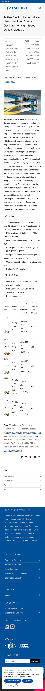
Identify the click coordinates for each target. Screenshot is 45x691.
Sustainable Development (16, 573)
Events (6, 485)
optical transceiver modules (15, 440)
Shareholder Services (14, 613)
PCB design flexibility (20, 443)
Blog (6, 490)
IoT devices (17, 432)
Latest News (30, 78)
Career (8, 595)
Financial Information (14, 608)
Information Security (13, 578)
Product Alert (9, 81)
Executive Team (11, 569)
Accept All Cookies (13, 681)
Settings (9, 685)
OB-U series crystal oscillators (24, 436)
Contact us (16, 541)
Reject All (27, 681)
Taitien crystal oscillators (23, 447)
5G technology (15, 425)
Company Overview (13, 560)
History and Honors (13, 565)
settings (30, 676)
